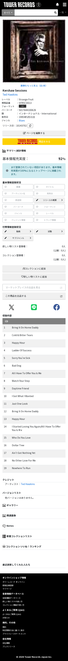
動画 (18, 231)
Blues (22, 120)
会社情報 (6, 643)
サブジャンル (18, 238)
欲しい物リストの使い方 (12, 601)
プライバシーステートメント (14, 633)
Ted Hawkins (10, 94)
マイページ (7, 588)
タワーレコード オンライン (13, 582)
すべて (7, 12)
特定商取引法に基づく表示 (13, 630)
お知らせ (6, 617)
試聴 (50, 231)
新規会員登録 (7, 585)
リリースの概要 (50, 200)
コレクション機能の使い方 (13, 605)
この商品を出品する (15, 295)
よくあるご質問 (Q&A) (11, 614)
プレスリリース (8, 646)
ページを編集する (35, 133)
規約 (4, 627)
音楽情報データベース (11, 598)
